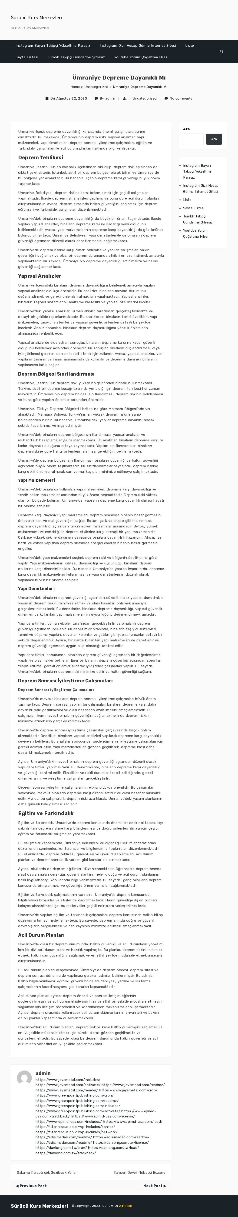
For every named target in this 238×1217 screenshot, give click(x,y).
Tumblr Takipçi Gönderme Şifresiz (76, 57)
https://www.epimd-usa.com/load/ (133, 1122)
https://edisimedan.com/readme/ (64, 1137)
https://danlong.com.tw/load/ (113, 1148)
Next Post (153, 1186)
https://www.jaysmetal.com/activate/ (68, 1085)
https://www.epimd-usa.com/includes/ (69, 1122)
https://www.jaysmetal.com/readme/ (133, 1085)
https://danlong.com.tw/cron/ (61, 1148)
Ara (186, 129)
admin (110, 98)
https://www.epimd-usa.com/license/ (103, 1116)
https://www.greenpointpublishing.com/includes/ (78, 1106)
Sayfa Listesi (27, 57)
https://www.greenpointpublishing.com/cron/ (75, 1095)
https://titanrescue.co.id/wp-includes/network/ (76, 1132)
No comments (181, 98)
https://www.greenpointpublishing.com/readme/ (77, 1101)
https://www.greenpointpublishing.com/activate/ (78, 1111)
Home (75, 87)
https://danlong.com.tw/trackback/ (66, 1153)
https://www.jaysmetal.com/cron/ (128, 1090)
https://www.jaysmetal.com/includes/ (68, 1080)
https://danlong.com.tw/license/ (121, 1142)
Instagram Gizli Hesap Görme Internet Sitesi (138, 45)
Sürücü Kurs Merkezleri (36, 17)
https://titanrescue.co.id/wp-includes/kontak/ (75, 1127)
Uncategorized (96, 87)
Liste (189, 45)
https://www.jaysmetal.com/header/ (67, 1090)
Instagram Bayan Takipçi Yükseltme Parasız (53, 45)
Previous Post (33, 1186)
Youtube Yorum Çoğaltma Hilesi (141, 57)
